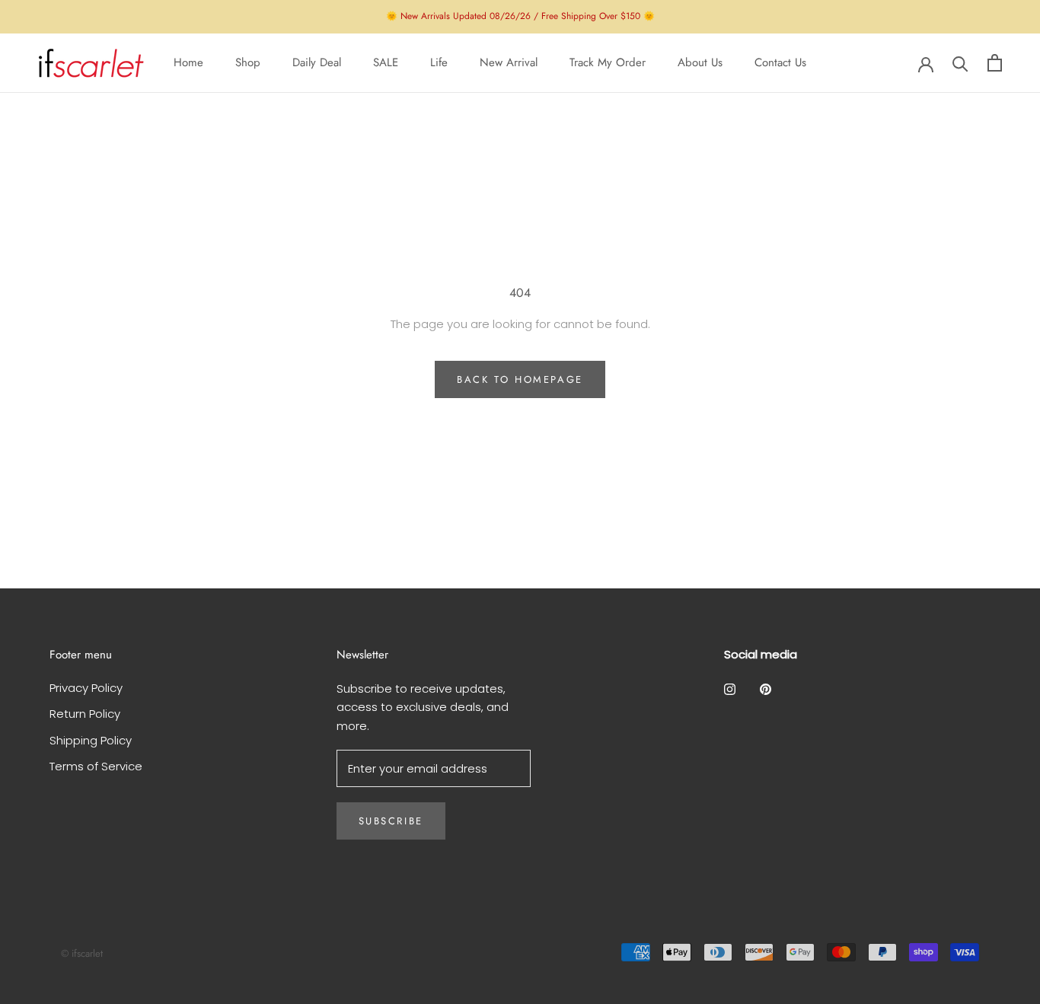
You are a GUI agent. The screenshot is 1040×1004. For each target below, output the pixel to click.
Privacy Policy (86, 688)
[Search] (960, 63)
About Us (700, 62)
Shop (247, 62)
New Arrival (509, 62)
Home (188, 62)
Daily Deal (316, 62)
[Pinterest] (765, 689)
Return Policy (84, 714)
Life (439, 62)
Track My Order (607, 62)
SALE (385, 62)
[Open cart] (994, 63)
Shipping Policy (90, 740)
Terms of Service (95, 766)
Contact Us (780, 62)
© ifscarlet (82, 953)
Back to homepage (520, 379)
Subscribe (391, 821)
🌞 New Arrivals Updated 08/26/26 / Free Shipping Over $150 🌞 (520, 16)
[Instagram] (729, 689)
